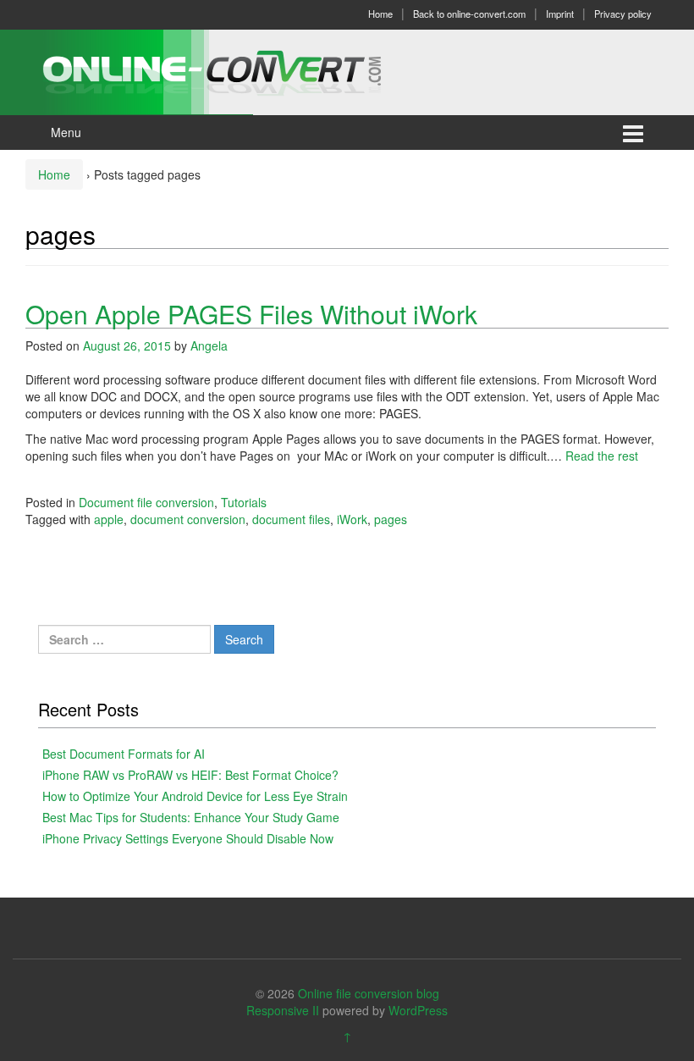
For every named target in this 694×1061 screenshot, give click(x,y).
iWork (352, 519)
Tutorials (244, 502)
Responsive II (282, 1010)
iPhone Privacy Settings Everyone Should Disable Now (187, 838)
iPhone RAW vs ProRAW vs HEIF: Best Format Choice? (190, 774)
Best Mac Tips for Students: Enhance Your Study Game (190, 817)
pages (390, 519)
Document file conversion (146, 502)
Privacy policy (623, 13)
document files (291, 519)
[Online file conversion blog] (237, 70)
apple (109, 519)
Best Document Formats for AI (123, 753)
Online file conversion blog (368, 993)
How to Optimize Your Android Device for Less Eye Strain (195, 795)
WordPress (418, 1010)
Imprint (560, 13)
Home (380, 13)
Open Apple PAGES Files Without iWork (251, 314)
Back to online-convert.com (469, 13)
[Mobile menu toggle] (633, 132)
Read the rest (601, 455)
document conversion (187, 519)
